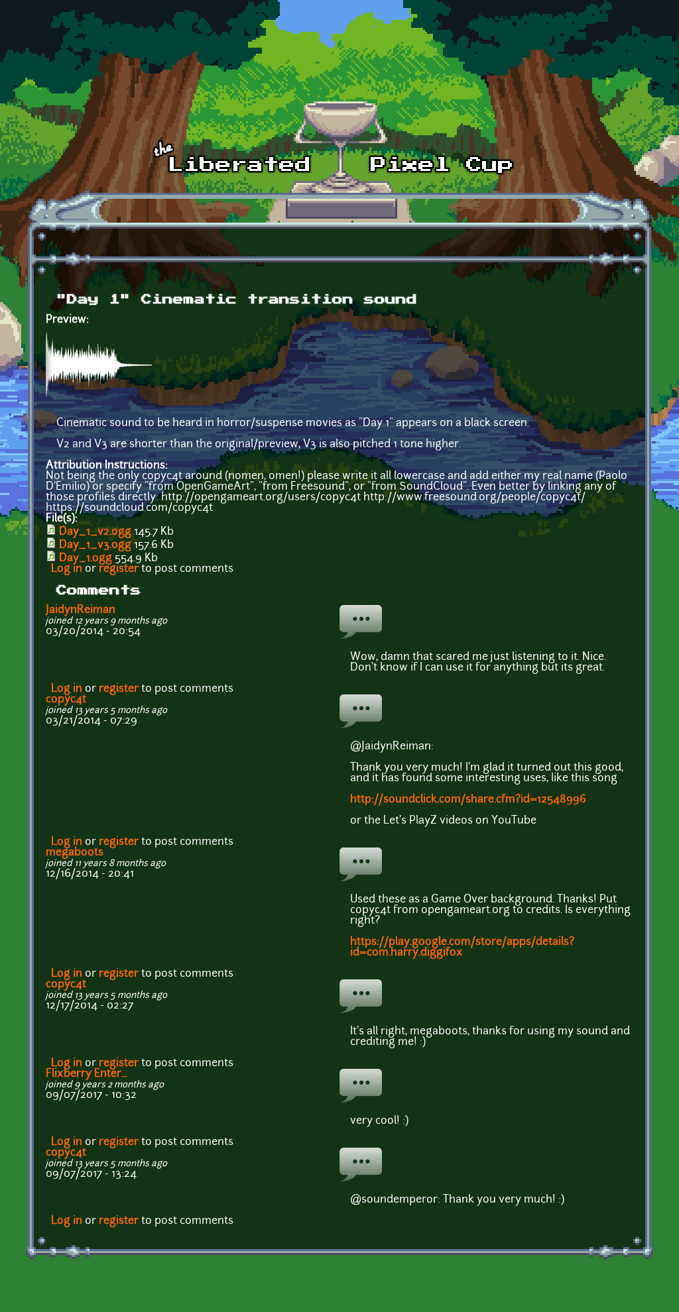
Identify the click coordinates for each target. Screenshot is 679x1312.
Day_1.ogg (85, 558)
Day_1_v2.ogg (95, 532)
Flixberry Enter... (86, 1074)
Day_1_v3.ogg (95, 545)
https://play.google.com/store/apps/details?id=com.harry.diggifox (462, 947)
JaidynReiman (80, 610)
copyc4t (66, 699)
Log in (66, 569)
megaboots (74, 852)
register (119, 569)
